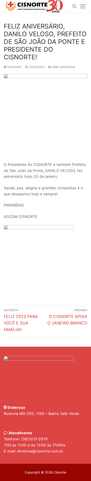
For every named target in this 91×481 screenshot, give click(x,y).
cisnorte (14, 67)
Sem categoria (63, 67)
